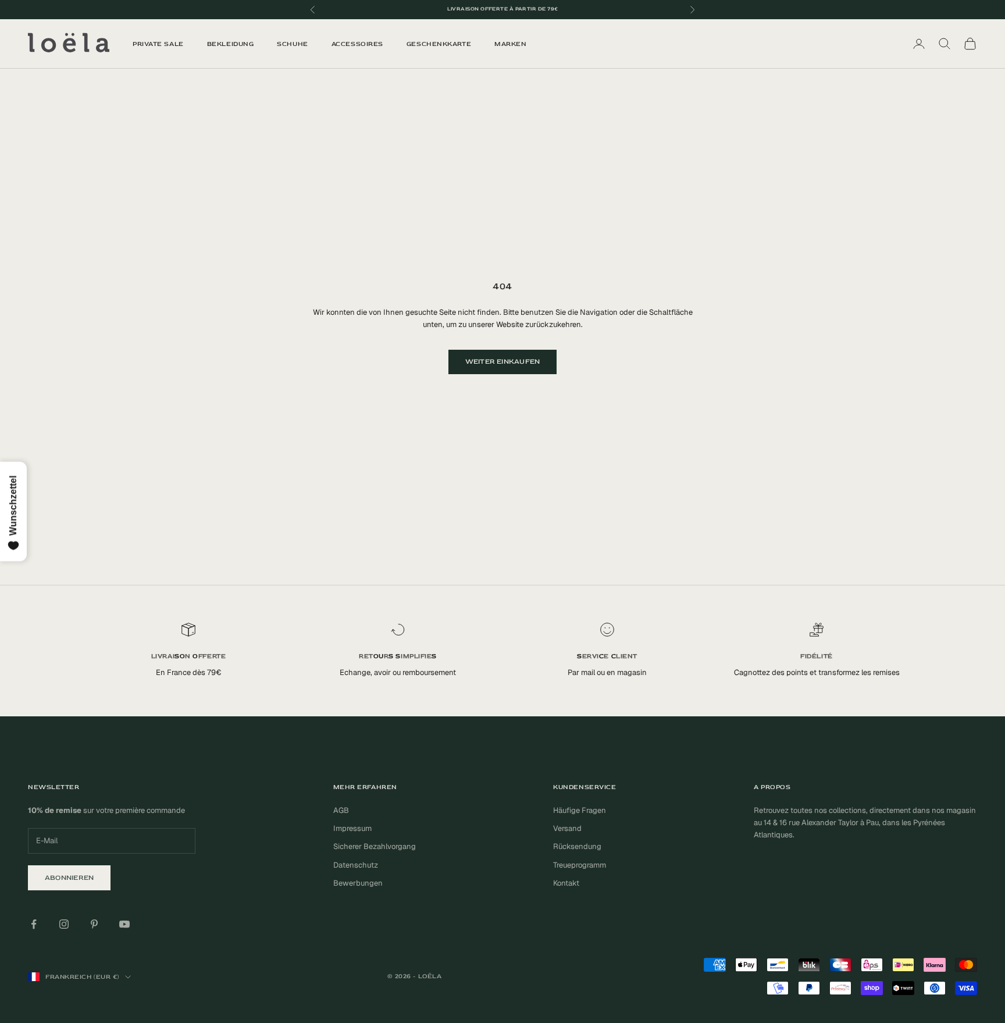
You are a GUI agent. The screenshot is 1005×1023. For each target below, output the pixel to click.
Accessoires (357, 44)
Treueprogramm (579, 865)
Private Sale (158, 44)
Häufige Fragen (579, 810)
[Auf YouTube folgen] (124, 924)
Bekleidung (230, 44)
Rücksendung (577, 846)
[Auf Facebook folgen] (34, 924)
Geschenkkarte (439, 44)
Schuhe (292, 44)
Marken (510, 44)
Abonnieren (69, 877)
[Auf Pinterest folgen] (94, 924)
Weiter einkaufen (502, 361)
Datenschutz (355, 865)
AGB (341, 810)
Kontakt (566, 883)
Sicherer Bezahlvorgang (374, 846)
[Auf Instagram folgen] (64, 924)
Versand (567, 828)
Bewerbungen (358, 883)
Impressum (352, 828)
